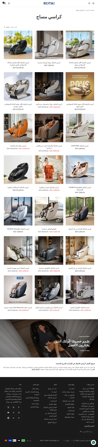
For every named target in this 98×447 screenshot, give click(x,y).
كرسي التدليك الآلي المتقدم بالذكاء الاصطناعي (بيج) (80, 64)
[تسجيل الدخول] (9, 3)
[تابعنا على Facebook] (18, 407)
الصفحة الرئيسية (89, 10)
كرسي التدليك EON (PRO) (79, 146)
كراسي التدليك (89, 391)
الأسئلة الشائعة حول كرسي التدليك (50, 396)
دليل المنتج (71, 407)
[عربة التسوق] (5, 3)
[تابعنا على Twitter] (13, 407)
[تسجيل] (81, 431)
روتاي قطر (35, 388)
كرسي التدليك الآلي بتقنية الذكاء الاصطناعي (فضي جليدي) (18, 105)
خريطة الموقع (52, 422)
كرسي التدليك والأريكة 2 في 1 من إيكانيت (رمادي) (49, 147)
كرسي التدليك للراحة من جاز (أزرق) (80, 229)
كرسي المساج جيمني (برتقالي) (49, 187)
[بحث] (89, 3)
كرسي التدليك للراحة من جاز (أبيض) (79, 268)
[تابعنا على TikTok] (18, 417)
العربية (67, 440)
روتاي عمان (35, 404)
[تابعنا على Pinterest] (13, 412)
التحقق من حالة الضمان (69, 396)
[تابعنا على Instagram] (18, 412)
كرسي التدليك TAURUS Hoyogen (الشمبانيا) (80, 188)
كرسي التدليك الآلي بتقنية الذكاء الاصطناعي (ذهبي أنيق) (80, 105)
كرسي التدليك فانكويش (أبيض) (80, 307)
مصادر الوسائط (69, 417)
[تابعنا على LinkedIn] (13, 417)
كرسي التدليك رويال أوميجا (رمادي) (49, 63)
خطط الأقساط (69, 404)
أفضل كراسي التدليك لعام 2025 (50, 408)
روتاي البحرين (34, 407)
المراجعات (71, 410)
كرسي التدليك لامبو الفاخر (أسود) (18, 187)
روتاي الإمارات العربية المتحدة (32, 393)
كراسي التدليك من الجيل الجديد (51, 414)
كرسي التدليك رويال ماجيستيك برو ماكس (49, 104)
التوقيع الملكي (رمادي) (49, 229)
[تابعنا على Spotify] (8, 417)
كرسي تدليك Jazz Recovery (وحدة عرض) (18, 307)
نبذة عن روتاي (52, 388)
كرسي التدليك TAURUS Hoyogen (18, 229)
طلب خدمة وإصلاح (68, 401)
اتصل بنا (71, 388)
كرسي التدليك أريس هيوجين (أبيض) (18, 268)
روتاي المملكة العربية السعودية (32, 399)
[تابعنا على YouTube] (8, 412)
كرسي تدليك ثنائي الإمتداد (18, 146)
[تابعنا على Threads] (8, 407)
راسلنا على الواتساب (85, 350)
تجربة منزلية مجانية (68, 392)
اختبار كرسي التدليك (50, 419)
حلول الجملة (70, 414)
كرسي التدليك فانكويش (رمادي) (49, 268)
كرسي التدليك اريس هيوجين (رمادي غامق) (49, 307)
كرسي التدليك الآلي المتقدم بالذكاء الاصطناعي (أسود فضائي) (18, 64)
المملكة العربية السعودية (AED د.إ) (83, 440)
